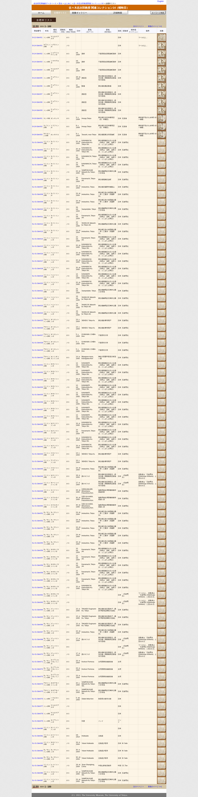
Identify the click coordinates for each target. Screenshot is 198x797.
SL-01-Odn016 (37, 254)
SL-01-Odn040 (37, 432)
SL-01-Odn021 (37, 291)
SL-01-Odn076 (37, 699)
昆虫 (60, 3)
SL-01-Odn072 (37, 669)
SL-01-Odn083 (37, 751)
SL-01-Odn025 (37, 320)
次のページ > (138, 26)
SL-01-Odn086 (37, 773)
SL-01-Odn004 (37, 165)
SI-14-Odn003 (37, 62)
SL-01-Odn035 (37, 395)
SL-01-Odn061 (37, 587)
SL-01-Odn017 (37, 261)
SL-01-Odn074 (37, 684)
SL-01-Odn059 (37, 573)
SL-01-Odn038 (37, 417)
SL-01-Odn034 (37, 387)
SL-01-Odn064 (37, 610)
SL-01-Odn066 (37, 625)
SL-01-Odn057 (37, 558)
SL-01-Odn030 (37, 358)
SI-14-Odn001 (37, 46)
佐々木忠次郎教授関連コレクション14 (88, 3)
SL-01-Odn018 (37, 268)
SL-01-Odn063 (37, 602)
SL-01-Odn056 (37, 550)
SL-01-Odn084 (37, 758)
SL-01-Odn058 (37, 565)
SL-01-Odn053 (37, 528)
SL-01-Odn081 (37, 736)
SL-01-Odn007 (37, 187)
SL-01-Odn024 (37, 313)
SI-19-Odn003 (37, 135)
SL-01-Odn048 (37, 491)
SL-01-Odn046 (37, 476)
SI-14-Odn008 (37, 102)
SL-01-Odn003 (37, 157)
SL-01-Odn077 (37, 706)
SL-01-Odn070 (37, 654)
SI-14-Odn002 (37, 54)
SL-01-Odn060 (37, 580)
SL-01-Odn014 (37, 239)
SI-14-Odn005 (37, 78)
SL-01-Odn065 (37, 617)
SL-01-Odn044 (37, 461)
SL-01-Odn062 (37, 595)
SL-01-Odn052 (37, 521)
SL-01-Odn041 (37, 439)
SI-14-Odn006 (37, 86)
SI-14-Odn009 (37, 110)
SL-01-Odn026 (37, 328)
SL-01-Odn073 (37, 676)
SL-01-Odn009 (37, 202)
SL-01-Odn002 (37, 150)
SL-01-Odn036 (37, 402)
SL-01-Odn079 (37, 721)
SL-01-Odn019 (37, 276)
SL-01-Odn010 (37, 209)
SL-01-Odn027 (37, 335)
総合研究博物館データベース (45, 3)
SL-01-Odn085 (37, 766)
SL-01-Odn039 (37, 424)
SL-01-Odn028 (37, 343)
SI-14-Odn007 (37, 94)
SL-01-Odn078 (37, 714)
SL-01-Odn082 (37, 743)
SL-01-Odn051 (37, 513)
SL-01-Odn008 (37, 194)
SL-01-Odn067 (37, 632)
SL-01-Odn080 (37, 728)
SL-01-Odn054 (37, 536)
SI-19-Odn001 (37, 118)
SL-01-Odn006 (37, 179)
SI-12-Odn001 (37, 37)
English (160, 1)
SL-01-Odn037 (37, 409)
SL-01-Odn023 (37, 306)
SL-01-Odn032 (37, 372)
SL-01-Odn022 (37, 298)
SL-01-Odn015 (37, 246)
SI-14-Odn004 (37, 70)
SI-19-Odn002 (37, 126)
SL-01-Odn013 (37, 231)
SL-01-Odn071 (37, 662)
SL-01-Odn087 (37, 780)
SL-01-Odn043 (37, 454)
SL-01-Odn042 (37, 447)
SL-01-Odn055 (37, 543)
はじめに (67, 3)
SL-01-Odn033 (37, 380)
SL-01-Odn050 (37, 506)
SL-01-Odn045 (37, 469)
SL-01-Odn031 (37, 365)
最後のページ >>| (155, 26)
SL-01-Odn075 (37, 691)
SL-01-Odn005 (37, 172)
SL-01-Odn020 (37, 283)
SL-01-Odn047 (37, 484)
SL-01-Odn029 (37, 350)
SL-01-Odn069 (37, 647)
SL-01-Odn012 (37, 224)
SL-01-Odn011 (37, 217)
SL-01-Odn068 (37, 639)
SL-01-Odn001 (37, 142)
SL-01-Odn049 (37, 498)
